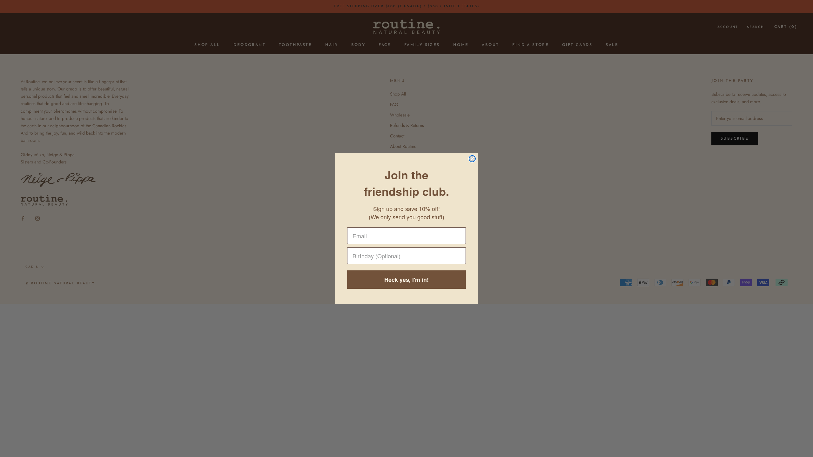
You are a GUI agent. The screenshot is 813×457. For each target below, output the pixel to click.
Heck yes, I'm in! (406, 279)
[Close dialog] (472, 159)
